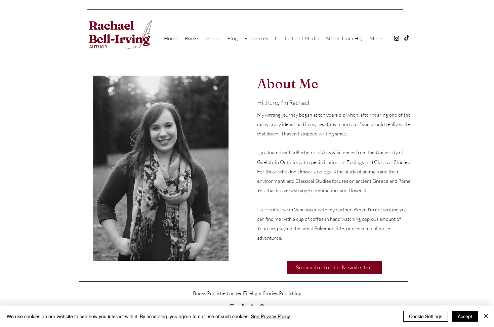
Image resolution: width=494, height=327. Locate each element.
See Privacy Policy (270, 316)
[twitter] (406, 38)
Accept (465, 316)
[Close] (486, 316)
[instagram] (396, 38)
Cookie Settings (425, 316)
